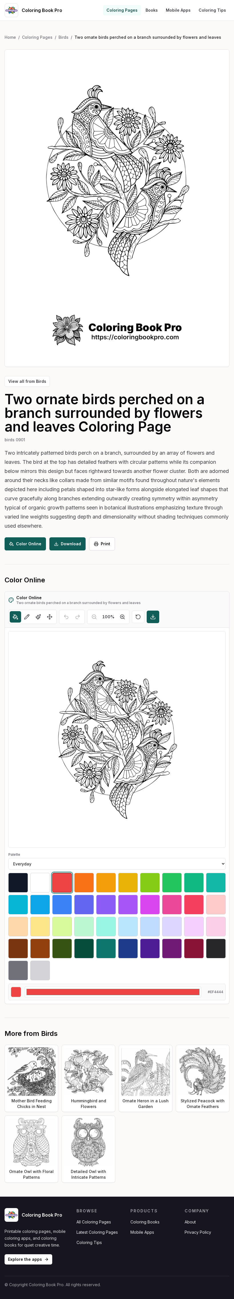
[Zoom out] (94, 617)
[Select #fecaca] (216, 904)
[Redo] (77, 617)
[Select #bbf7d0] (84, 926)
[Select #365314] (62, 948)
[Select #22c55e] (172, 883)
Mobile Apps (178, 10)
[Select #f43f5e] (194, 904)
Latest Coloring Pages (97, 1232)
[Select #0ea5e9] (40, 904)
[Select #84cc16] (150, 883)
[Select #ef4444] (62, 883)
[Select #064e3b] (84, 948)
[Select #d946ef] (150, 904)
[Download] (153, 617)
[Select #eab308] (128, 883)
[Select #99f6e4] (106, 926)
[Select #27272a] (216, 948)
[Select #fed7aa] (18, 926)
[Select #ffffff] (40, 883)
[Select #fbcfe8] (216, 926)
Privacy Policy (198, 1232)
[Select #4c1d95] (150, 948)
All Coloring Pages (93, 1221)
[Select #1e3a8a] (128, 948)
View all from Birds (27, 381)
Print (105, 543)
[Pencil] (27, 617)
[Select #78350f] (18, 948)
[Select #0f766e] (106, 948)
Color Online (28, 543)
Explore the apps (25, 1259)
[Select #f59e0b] (106, 883)
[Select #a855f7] (128, 904)
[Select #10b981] (194, 883)
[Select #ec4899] (172, 904)
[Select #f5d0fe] (194, 926)
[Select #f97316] (84, 883)
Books (152, 10)
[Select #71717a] (18, 970)
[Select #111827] (18, 883)
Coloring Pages (122, 10)
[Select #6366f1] (84, 904)
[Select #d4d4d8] (40, 970)
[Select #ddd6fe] (172, 926)
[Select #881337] (194, 948)
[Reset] (138, 617)
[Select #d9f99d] (62, 926)
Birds (63, 37)
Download (71, 543)
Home (10, 37)
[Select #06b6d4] (18, 904)
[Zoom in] (122, 617)
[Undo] (66, 617)
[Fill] (15, 617)
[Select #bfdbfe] (150, 926)
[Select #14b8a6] (216, 883)
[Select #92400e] (40, 948)
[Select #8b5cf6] (106, 904)
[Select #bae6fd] (128, 926)
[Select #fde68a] (40, 926)
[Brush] (38, 617)
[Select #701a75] (172, 948)
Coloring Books (145, 1221)
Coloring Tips (212, 10)
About (190, 1221)
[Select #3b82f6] (62, 904)
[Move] (49, 617)
